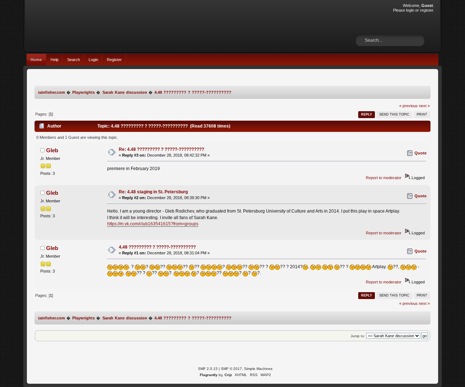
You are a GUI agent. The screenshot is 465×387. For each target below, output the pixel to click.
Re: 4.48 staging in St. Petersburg (153, 191)
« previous (408, 106)
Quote (420, 153)
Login (93, 59)
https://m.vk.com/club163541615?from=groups (152, 223)
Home (36, 59)
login (410, 10)
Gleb (52, 150)
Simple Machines (258, 369)
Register (114, 59)
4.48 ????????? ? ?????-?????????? (157, 247)
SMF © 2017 (231, 369)
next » (424, 106)
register (426, 10)
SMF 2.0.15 (208, 369)
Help (54, 59)
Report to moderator (383, 178)
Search (73, 59)
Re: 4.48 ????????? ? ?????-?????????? (161, 149)
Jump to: (358, 336)
